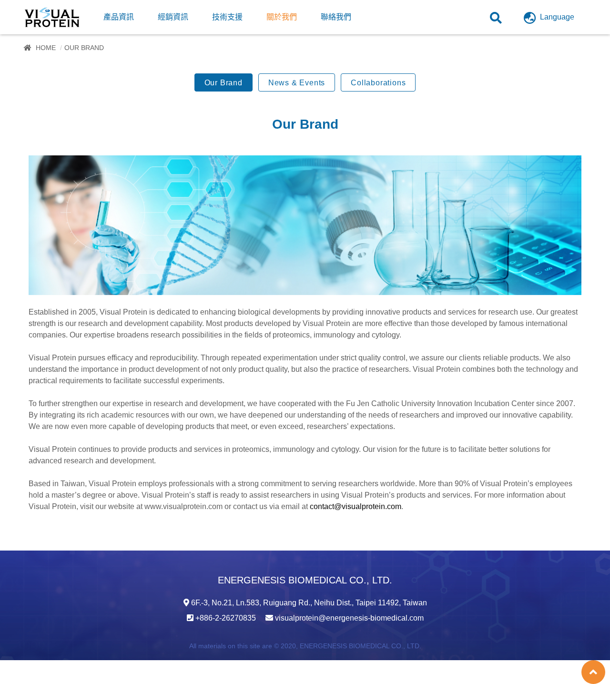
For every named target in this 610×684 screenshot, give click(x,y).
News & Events (296, 83)
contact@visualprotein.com (355, 506)
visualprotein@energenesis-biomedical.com (349, 618)
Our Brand (223, 83)
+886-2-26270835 (225, 618)
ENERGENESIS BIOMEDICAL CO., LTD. (360, 646)
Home (46, 47)
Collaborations (378, 83)
